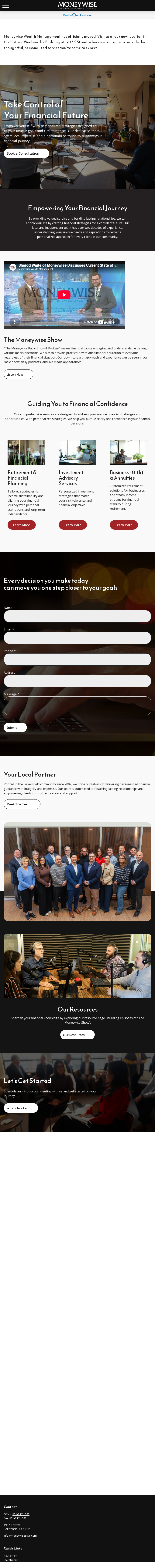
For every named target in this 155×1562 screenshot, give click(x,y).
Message (10, 694)
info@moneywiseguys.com (20, 1535)
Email (7, 629)
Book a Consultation (22, 153)
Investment (11, 1560)
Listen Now (15, 374)
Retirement (10, 1555)
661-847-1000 (20, 1514)
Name (8, 608)
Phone (8, 651)
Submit (11, 728)
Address (9, 672)
